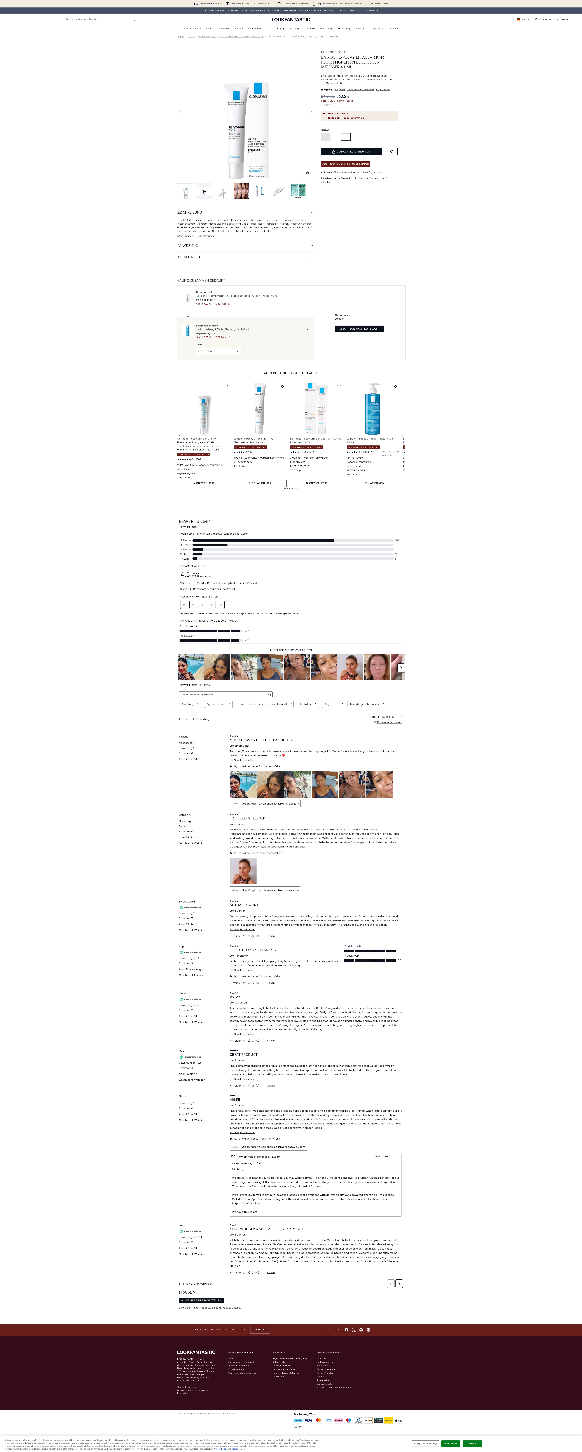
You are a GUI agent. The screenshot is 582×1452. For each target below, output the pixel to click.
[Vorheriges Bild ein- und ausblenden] (179, 111)
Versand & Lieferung (238, 1365)
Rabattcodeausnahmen (284, 1369)
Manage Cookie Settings (425, 1443)
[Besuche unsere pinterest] (368, 1329)
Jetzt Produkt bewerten (360, 89)
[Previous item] (179, 435)
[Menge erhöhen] (346, 137)
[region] (291, 1444)
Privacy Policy (220, 1449)
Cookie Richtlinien (282, 1365)
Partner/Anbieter (325, 1373)
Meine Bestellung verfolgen (242, 1373)
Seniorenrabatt (324, 1384)
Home (181, 36)
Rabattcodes (323, 1365)
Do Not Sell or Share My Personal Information (194, 1391)
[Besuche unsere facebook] (346, 1329)
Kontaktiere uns (236, 1369)
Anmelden (260, 1329)
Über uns (321, 1358)
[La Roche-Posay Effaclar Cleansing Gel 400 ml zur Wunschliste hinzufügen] (395, 386)
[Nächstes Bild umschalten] (311, 111)
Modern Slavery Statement (286, 1373)
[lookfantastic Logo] (291, 19)
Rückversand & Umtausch (241, 1362)
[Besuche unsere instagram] (361, 1329)
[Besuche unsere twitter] (353, 1329)
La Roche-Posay (207, 36)
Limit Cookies (450, 1443)
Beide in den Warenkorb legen (359, 328)
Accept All (472, 1443)
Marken (191, 36)
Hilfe (230, 1358)
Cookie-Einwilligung (187, 1387)
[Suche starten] (133, 19)
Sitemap (321, 1376)
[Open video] (204, 191)
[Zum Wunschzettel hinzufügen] (392, 151)
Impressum (278, 1376)
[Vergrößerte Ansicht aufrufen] (307, 173)
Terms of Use (238, 1449)
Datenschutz (279, 1362)
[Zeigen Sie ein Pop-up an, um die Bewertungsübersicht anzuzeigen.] (204, 459)
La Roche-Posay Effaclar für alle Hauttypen (241, 36)
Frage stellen (383, 89)
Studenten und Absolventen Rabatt (334, 1387)
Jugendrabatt (323, 1380)
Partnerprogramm (326, 1369)
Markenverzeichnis (326, 1362)
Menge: (325, 130)
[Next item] (402, 435)
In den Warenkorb (203, 483)
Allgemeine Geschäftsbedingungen (290, 1358)
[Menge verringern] (325, 137)
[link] (543, 19)
